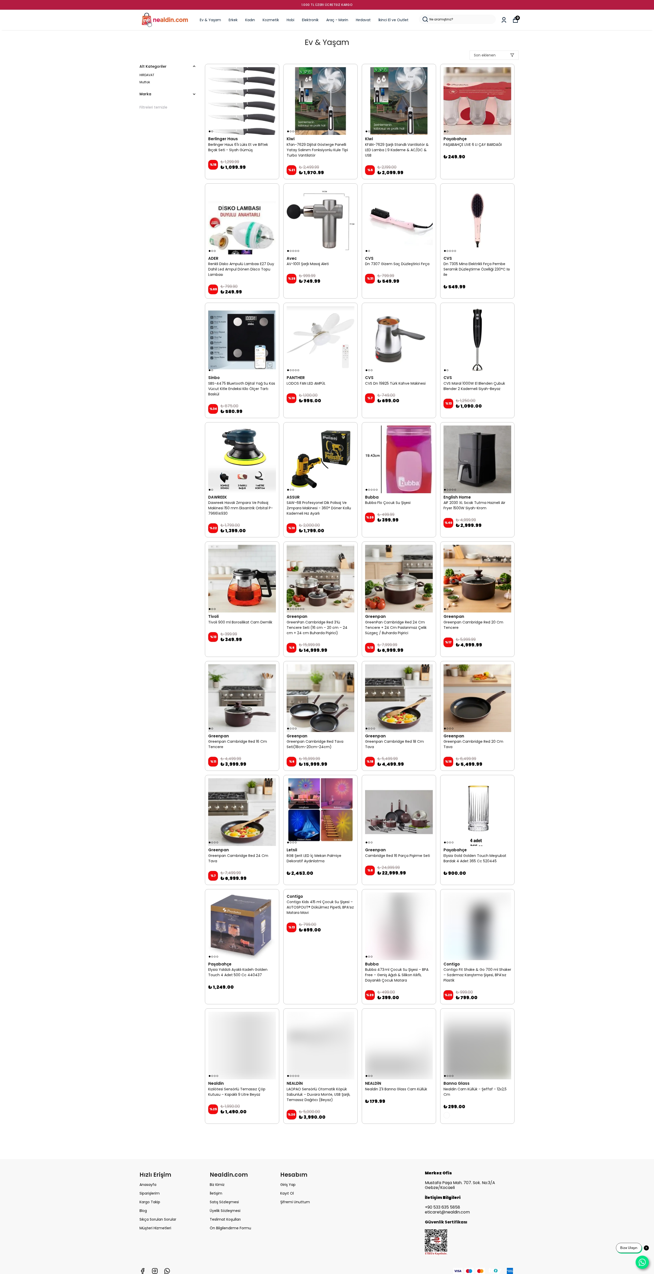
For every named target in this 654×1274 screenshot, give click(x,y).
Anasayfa (147, 1184)
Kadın (250, 19)
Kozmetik (271, 19)
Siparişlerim (149, 1193)
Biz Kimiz (217, 1184)
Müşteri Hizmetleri (155, 1228)
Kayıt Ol (287, 1193)
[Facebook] (142, 1271)
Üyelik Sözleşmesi (225, 1210)
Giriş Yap (288, 1184)
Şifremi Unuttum (295, 1202)
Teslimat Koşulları (225, 1219)
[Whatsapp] (167, 1271)
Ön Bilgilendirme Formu (230, 1228)
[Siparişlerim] (504, 20)
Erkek (233, 19)
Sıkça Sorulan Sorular (157, 1219)
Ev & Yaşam (210, 19)
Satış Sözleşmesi (224, 1202)
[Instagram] (155, 1271)
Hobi (290, 19)
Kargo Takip (149, 1202)
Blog (143, 1210)
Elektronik (310, 19)
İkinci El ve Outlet (393, 19)
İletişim (216, 1193)
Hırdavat (363, 19)
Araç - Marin (337, 19)
